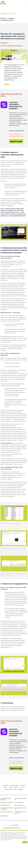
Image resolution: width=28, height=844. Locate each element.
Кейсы (5, 787)
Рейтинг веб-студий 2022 (19, 802)
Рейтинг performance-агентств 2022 (7, 802)
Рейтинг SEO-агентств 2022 (5, 805)
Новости (16, 787)
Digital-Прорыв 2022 (4, 815)
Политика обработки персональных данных (12, 827)
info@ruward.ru (15, 825)
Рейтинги (5, 785)
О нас (22, 787)
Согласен (25, 842)
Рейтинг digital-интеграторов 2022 (7, 811)
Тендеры (22, 785)
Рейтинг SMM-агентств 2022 (20, 805)
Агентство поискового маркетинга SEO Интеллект (15, 105)
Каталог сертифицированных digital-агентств (6, 799)
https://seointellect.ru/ (15, 134)
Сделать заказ (16, 141)
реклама (20, 789)
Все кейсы (4, 18)
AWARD (10, 787)
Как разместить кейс (7, 20)
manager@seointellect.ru (16, 136)
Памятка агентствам (10, 789)
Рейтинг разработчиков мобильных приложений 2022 (7, 808)
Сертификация (14, 785)
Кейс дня (11, 18)
